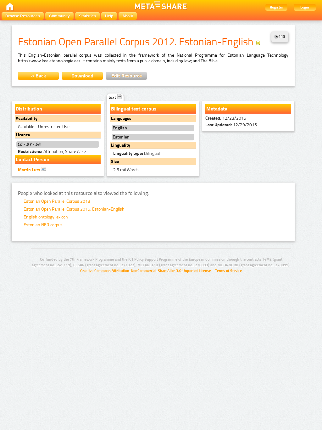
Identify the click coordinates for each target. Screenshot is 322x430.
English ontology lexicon (46, 217)
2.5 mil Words (126, 170)
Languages (121, 118)
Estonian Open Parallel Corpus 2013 (57, 201)
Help (109, 16)
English (120, 128)
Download (82, 76)
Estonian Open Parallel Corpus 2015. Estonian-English (74, 209)
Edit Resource (126, 76)
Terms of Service (228, 271)
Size (115, 161)
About (127, 16)
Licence (23, 135)
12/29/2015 (231, 124)
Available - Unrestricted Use (43, 126)
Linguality (120, 145)
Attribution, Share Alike (52, 151)
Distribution (29, 109)
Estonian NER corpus (43, 225)
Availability (26, 118)
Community (59, 16)
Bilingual (136, 153)
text (112, 97)
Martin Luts (29, 170)
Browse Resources (22, 16)
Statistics (87, 16)
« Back (38, 76)
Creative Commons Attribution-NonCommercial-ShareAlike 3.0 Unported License (145, 271)
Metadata (216, 109)
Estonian (121, 137)
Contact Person (32, 159)
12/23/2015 (225, 118)
